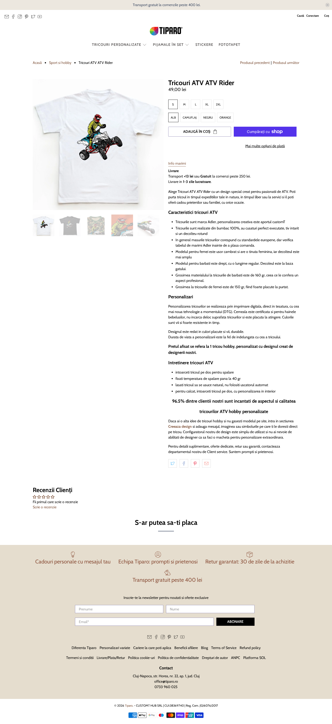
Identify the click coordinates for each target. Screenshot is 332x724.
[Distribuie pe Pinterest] (195, 463)
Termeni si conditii (80, 658)
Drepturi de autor (215, 658)
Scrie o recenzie (44, 507)
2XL (218, 104)
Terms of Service (223, 648)
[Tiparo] (166, 31)
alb (173, 117)
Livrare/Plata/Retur (111, 658)
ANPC (235, 658)
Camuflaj (189, 117)
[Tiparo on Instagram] (21, 18)
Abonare (235, 621)
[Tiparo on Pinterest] (27, 18)
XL (207, 104)
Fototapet (229, 44)
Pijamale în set (168, 44)
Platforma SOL (254, 658)
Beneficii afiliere (186, 648)
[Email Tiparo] (8, 18)
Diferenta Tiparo (84, 648)
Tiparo (129, 705)
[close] (327, 5)
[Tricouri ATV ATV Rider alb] (98, 144)
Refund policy (250, 648)
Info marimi (177, 163)
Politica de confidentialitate (178, 658)
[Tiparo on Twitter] (34, 18)
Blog (204, 648)
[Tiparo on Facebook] (14, 18)
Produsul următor (286, 63)
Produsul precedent (255, 63)
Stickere (204, 44)
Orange (225, 117)
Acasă (37, 63)
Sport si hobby (60, 63)
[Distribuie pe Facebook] (184, 463)
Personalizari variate (115, 648)
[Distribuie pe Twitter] (172, 463)
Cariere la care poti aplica (152, 648)
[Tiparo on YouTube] (40, 18)
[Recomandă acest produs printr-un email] (206, 463)
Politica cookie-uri (141, 658)
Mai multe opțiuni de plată (265, 146)
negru (208, 117)
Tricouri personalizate (116, 44)
